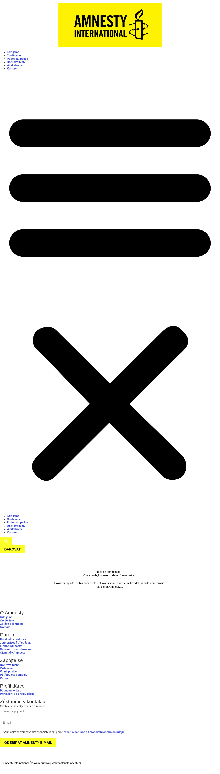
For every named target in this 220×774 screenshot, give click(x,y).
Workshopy (14, 65)
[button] (110, 294)
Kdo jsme (13, 52)
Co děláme (14, 55)
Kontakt (12, 68)
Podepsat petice (17, 58)
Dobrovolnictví (16, 62)
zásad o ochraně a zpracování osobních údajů (94, 732)
